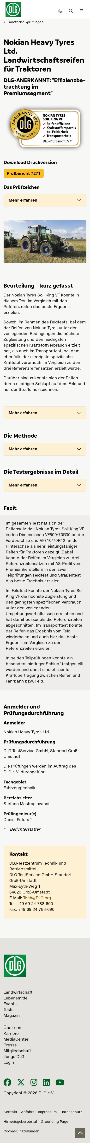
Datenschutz (71, 1112)
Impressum (47, 1112)
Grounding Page (54, 1121)
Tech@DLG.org (37, 898)
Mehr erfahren (23, 200)
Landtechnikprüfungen (25, 22)
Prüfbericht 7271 (24, 173)
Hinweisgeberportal (20, 1121)
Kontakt (10, 1112)
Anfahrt (27, 1112)
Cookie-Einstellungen (21, 1131)
